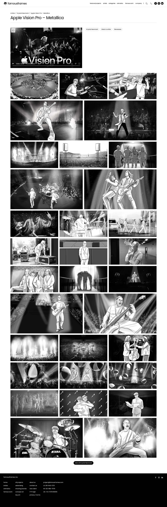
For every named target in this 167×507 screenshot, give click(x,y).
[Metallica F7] (83, 155)
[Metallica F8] (133, 155)
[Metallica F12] (83, 224)
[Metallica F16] (133, 251)
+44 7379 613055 (51, 492)
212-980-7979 (50, 489)
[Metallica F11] (34, 224)
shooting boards (21, 489)
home (5, 482)
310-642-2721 (50, 486)
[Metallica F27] (133, 376)
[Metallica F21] (120, 313)
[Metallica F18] (83, 279)
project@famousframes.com (53, 482)
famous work (7, 492)
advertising (19, 486)
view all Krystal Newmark (83, 463)
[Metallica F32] (120, 438)
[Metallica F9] (46, 189)
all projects (19, 482)
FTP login (33, 492)
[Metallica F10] (120, 189)
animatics (6, 489)
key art (17, 495)
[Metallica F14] (34, 251)
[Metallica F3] (133, 86)
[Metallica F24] (133, 348)
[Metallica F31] (46, 438)
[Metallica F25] (34, 376)
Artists (105, 3)
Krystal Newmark (23, 13)
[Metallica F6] (34, 155)
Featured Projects (95, 3)
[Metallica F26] (83, 376)
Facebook (155, 3)
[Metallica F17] (34, 279)
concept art (19, 492)
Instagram (159, 3)
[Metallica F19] (133, 279)
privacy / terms (35, 495)
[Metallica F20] (46, 313)
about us (32, 482)
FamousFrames (17, 3)
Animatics (120, 3)
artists (5, 486)
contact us (33, 486)
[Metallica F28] (34, 403)
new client (33, 489)
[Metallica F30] (133, 403)
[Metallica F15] (83, 251)
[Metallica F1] (34, 86)
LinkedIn (162, 3)
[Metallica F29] (83, 403)
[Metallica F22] (34, 348)
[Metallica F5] (120, 120)
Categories (112, 3)
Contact (151, 3)
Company (138, 3)
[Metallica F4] (46, 120)
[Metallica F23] (83, 348)
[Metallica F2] (83, 86)
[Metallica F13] (133, 224)
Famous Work (129, 3)
